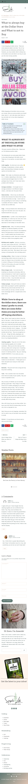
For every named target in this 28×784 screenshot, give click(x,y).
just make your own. (18, 353)
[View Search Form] (25, 1)
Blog (8, 774)
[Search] (24, 650)
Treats (5, 723)
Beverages (6, 721)
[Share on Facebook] (3, 42)
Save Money (4, 19)
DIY (5, 734)
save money (5, 430)
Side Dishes (6, 725)
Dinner (5, 719)
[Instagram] (5, 2)
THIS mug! (14, 212)
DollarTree (9, 403)
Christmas (6, 766)
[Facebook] (3, 2)
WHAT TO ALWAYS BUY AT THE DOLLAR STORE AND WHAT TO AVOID (12, 126)
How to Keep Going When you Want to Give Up (7, 438)
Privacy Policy (16, 774)
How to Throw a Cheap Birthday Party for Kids (20, 438)
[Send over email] (11, 42)
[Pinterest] (16, 776)
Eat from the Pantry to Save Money (14, 480)
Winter (5, 762)
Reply (4, 529)
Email (4, 589)
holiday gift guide (13, 264)
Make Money (7, 749)
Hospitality (6, 736)
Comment (5, 563)
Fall (4, 760)
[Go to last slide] (3, 469)
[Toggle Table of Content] (23, 124)
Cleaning (6, 738)
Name (4, 583)
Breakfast (6, 717)
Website (4, 596)
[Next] (25, 469)
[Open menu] (25, 8)
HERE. (16, 151)
